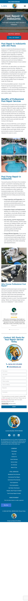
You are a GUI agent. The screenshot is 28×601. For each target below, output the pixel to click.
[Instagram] (14, 435)
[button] (24, 6)
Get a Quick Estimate (14, 1)
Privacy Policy (4, 399)
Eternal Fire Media (16, 520)
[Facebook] (9, 435)
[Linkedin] (19, 435)
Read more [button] (14, 325)
